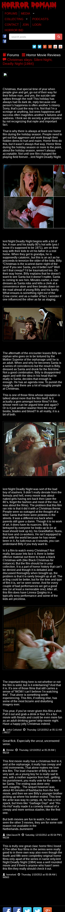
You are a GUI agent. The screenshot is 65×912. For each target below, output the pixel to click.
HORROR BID (14, 30)
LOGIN (36, 24)
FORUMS (11, 13)
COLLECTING (14, 19)
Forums (13, 55)
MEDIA (25, 13)
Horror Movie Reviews (43, 55)
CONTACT (12, 24)
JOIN (25, 24)
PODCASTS (40, 19)
